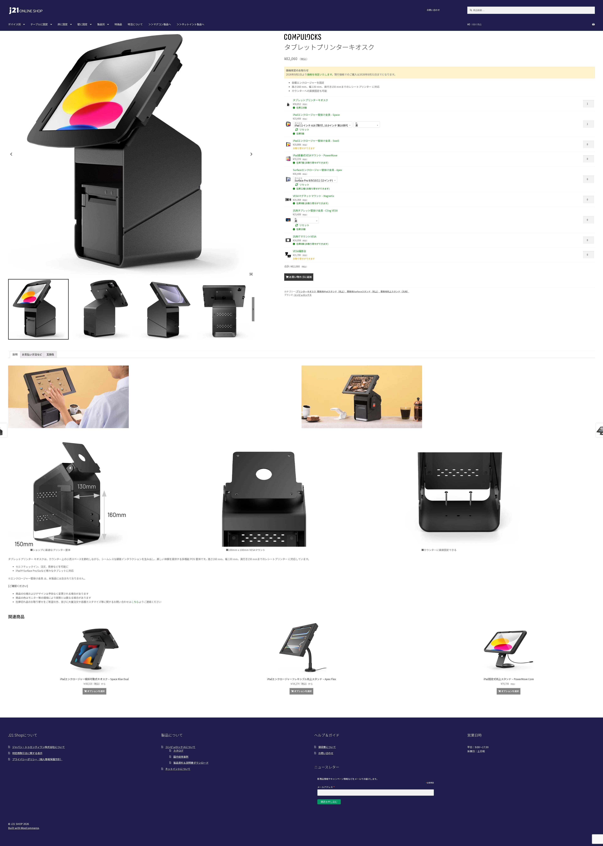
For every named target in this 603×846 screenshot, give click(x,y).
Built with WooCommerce (23, 828)
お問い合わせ (433, 9)
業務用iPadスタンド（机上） (331, 291)
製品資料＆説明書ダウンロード (191, 763)
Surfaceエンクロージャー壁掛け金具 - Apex (317, 170)
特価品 (118, 24)
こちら (135, 602)
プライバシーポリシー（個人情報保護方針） (37, 759)
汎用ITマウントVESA (304, 236)
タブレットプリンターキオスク (310, 100)
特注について (135, 24)
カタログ (178, 750)
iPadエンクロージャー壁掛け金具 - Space (316, 115)
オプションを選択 (96, 691)
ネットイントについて (177, 769)
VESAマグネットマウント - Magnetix (313, 196)
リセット (304, 129)
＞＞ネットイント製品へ (190, 24)
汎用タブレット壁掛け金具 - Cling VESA (315, 210)
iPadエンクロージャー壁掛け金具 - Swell (316, 140)
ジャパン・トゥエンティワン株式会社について (38, 747)
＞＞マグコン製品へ (159, 24)
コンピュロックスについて (180, 747)
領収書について (327, 747)
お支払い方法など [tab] (32, 354)
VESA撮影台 (299, 251)
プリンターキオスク (306, 291)
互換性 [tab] (50, 354)
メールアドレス (326, 787)
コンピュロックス (303, 294)
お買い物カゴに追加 (300, 277)
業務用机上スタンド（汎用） (394, 291)
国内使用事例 (180, 757)
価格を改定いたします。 (320, 74)
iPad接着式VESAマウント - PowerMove (315, 155)
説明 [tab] (15, 354)
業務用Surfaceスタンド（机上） (363, 291)
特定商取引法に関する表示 (27, 753)
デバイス (298, 123)
